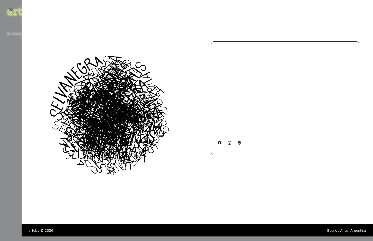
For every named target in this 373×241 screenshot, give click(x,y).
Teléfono (225, 95)
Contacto (225, 135)
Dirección (225, 75)
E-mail (223, 115)
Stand (222, 51)
